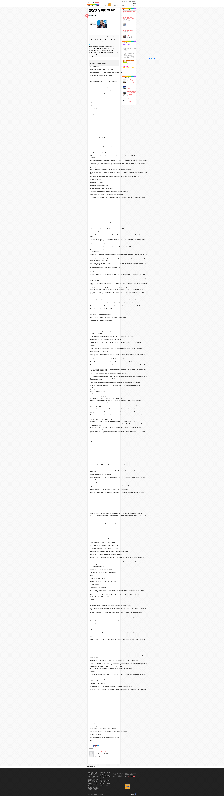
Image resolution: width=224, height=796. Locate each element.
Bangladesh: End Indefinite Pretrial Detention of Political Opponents (93, 784)
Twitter (98, 746)
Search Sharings (115, 5)
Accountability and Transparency (129, 63)
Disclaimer (101, 794)
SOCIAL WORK (125, 66)
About (129, 5)
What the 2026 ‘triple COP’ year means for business (130, 87)
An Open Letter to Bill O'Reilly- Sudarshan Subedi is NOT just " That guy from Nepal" (105, 780)
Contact (134, 5)
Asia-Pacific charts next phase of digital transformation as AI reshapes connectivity (93, 773)
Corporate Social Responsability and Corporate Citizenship (130, 69)
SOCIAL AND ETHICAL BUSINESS (128, 67)
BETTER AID (125, 62)
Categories (124, 5)
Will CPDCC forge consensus (128, 30)
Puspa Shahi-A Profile (131, 35)
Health (125, 49)
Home (94, 766)
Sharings (107, 5)
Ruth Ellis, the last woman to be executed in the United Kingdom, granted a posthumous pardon (93, 788)
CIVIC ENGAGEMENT (126, 52)
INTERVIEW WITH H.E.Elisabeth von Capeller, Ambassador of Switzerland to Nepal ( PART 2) (128, 17)
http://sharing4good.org (131, 777)
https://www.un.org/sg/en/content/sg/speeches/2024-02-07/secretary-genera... (101, 33)
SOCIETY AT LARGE (126, 44)
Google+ (96, 746)
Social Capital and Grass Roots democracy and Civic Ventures (129, 57)
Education (125, 50)
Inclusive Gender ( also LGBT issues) (130, 48)
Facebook (126, 1)
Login (130, 1)
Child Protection (126, 47)
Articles (92, 794)
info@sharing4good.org (131, 776)
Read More (114, 779)
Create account (134, 1)
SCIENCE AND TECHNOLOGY (128, 59)
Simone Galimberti (94, 17)
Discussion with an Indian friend (129, 11)
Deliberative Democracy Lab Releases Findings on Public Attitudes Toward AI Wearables (93, 780)
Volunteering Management (128, 55)
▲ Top (135, 766)
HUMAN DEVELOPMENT (127, 45)
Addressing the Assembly (95, 44)
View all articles (133, 104)
